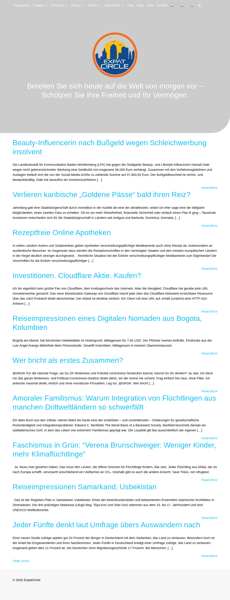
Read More (209, 188)
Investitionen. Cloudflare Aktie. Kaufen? (77, 275)
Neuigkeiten (22, 5)
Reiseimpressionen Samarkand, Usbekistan (85, 487)
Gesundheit (112, 5)
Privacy (76, 5)
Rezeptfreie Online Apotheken (62, 232)
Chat (130, 5)
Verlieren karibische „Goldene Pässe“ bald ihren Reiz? (102, 194)
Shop (140, 5)
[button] (199, 5)
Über (150, 5)
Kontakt (162, 5)
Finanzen (58, 5)
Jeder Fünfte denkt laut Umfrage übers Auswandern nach (106, 525)
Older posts (21, 561)
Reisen (92, 5)
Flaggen (38, 5)
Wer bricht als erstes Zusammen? (68, 360)
